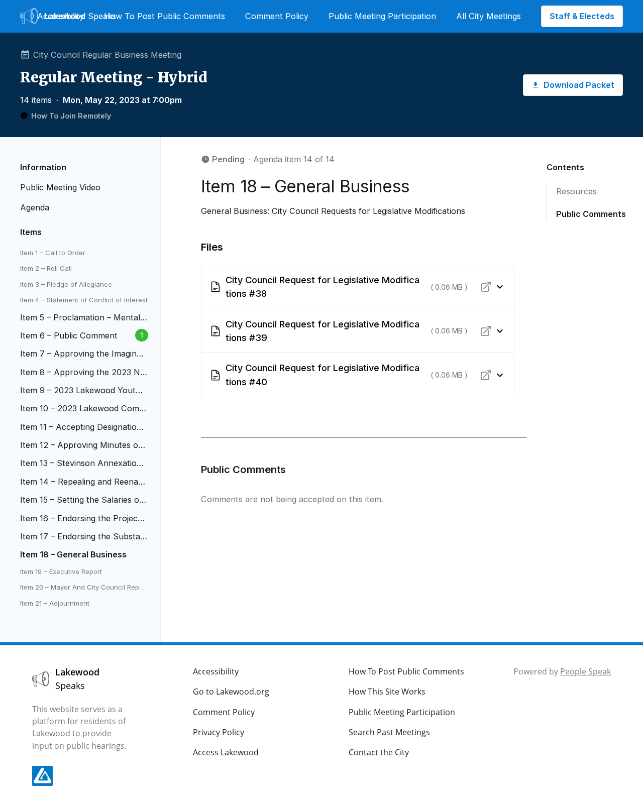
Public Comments (591, 214)
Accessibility (60, 16)
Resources (576, 191)
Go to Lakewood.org (231, 691)
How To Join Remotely (71, 115)
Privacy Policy (218, 732)
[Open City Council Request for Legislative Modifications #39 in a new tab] (486, 331)
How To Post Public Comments (164, 16)
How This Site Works (387, 691)
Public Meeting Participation (382, 16)
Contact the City (379, 752)
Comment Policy (276, 16)
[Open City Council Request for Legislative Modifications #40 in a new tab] (486, 375)
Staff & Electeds (582, 16)
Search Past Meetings (389, 732)
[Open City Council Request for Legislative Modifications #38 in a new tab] (486, 287)
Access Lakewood (226, 752)
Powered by (562, 671)
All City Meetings (488, 16)
